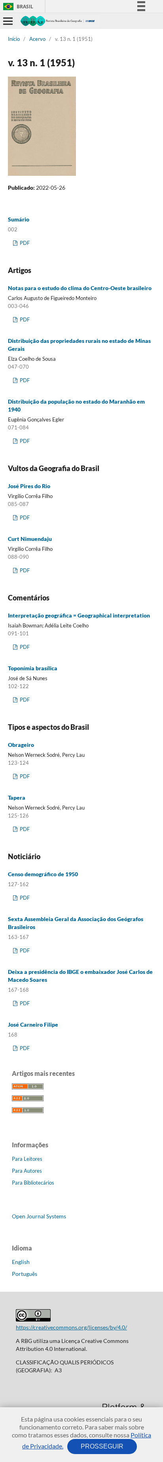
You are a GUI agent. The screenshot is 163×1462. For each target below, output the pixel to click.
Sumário (18, 219)
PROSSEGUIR (102, 1446)
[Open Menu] (8, 21)
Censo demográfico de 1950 (43, 874)
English (21, 1261)
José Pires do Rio (29, 486)
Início (14, 39)
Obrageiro (21, 744)
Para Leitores (27, 1159)
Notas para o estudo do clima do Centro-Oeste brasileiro (80, 288)
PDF (24, 243)
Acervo (37, 39)
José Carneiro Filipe (33, 1024)
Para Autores (27, 1171)
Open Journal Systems (39, 1216)
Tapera (16, 797)
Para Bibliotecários (33, 1182)
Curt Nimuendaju (30, 538)
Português (24, 1273)
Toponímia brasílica (32, 668)
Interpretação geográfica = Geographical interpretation (79, 615)
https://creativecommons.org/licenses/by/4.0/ (71, 1327)
